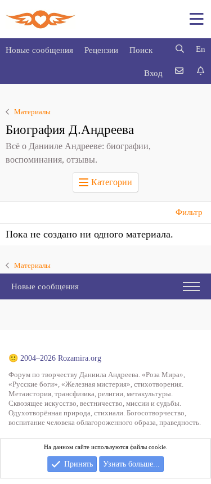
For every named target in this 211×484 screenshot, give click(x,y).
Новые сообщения (39, 50)
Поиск (140, 50)
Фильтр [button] (189, 212)
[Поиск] (179, 49)
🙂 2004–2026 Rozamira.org (54, 358)
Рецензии (101, 50)
